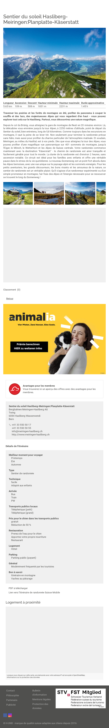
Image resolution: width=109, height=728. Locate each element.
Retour (9, 298)
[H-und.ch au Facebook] (5, 715)
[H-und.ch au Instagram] (10, 715)
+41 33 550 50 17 (21, 424)
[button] (5, 193)
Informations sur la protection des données (23, 677)
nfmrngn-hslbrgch (27, 431)
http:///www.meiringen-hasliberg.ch (31, 434)
